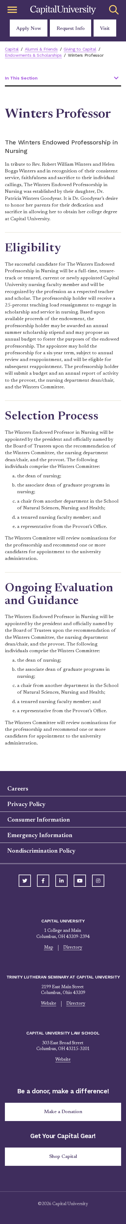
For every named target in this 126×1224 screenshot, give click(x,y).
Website (48, 1004)
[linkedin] (61, 881)
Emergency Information (39, 836)
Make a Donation (63, 1111)
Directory (72, 948)
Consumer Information (38, 820)
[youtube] (80, 881)
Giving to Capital (80, 49)
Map (48, 948)
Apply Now (28, 28)
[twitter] (25, 881)
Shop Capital (63, 1156)
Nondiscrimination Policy (41, 851)
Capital (12, 49)
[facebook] (43, 881)
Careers (17, 789)
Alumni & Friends (41, 49)
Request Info (71, 28)
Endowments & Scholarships (33, 55)
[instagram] (98, 881)
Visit (105, 28)
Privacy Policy (26, 804)
